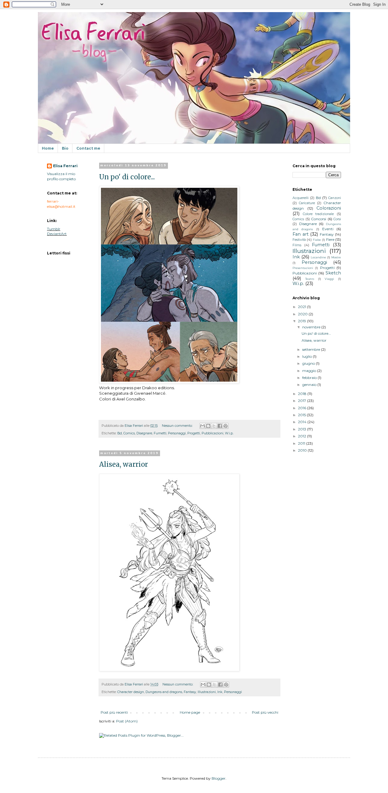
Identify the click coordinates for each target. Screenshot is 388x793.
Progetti (193, 433)
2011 (302, 443)
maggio (309, 370)
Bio (65, 148)
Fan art (301, 234)
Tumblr (53, 229)
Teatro (309, 278)
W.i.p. (229, 433)
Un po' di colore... (127, 177)
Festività (299, 240)
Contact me (88, 148)
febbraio (310, 377)
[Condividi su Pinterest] (225, 426)
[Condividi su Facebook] (220, 426)
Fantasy (190, 692)
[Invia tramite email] (202, 426)
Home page (190, 712)
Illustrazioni (207, 692)
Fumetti (160, 433)
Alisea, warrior (123, 464)
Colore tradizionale (318, 214)
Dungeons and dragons (164, 692)
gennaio (309, 384)
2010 (303, 450)
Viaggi (329, 278)
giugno (309, 363)
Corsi (337, 219)
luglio (307, 356)
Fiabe (317, 239)
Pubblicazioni (212, 433)
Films (297, 245)
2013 (302, 429)
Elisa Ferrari (65, 166)
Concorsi (318, 219)
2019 (302, 321)
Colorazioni (328, 208)
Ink (219, 692)
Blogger (219, 778)
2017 (302, 400)
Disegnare (144, 433)
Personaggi (177, 433)
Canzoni (334, 198)
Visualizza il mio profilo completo (61, 176)
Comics (129, 433)
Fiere (330, 239)
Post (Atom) (127, 721)
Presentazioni (303, 268)
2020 (303, 314)
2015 (302, 415)
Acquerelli (301, 198)
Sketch (333, 273)
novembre (311, 327)
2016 (302, 408)
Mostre (336, 257)
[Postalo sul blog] (208, 426)
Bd (119, 433)
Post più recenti (114, 712)
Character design (130, 692)
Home (48, 148)
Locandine (318, 257)
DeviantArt (57, 233)
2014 (302, 422)
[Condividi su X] (214, 426)
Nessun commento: (177, 426)
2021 (302, 306)
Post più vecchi (265, 712)
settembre (311, 349)
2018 (302, 393)
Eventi (327, 229)
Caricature (307, 203)
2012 (302, 436)
